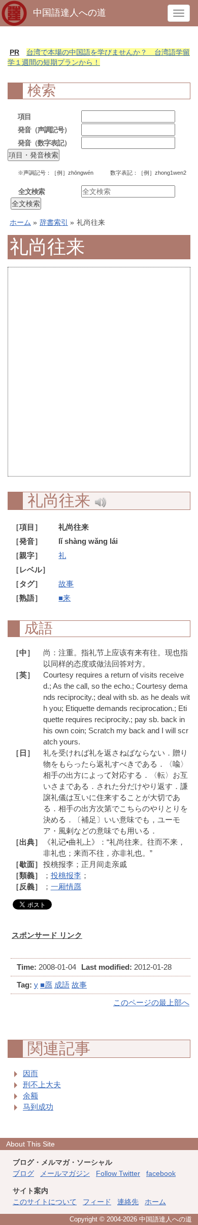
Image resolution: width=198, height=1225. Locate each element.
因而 (30, 1073)
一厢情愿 (66, 886)
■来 (64, 598)
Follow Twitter (118, 1173)
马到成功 (38, 1106)
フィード (97, 1202)
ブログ (23, 1173)
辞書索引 (54, 222)
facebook (161, 1173)
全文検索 (31, 191)
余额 (30, 1095)
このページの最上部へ (151, 1002)
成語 (62, 984)
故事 (66, 583)
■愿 (46, 984)
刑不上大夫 (42, 1084)
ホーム (20, 222)
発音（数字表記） (44, 143)
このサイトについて (45, 1202)
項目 (24, 116)
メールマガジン (65, 1173)
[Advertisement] (99, 377)
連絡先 (128, 1202)
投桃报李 (66, 875)
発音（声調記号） (44, 130)
